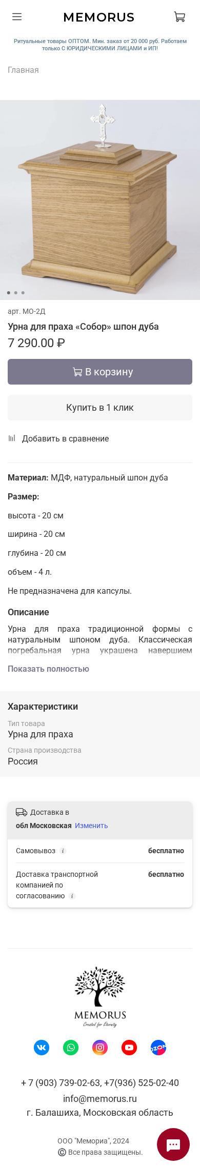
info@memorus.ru (100, 1098)
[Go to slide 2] (15, 292)
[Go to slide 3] (23, 292)
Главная (23, 70)
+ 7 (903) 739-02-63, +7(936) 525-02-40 (100, 1082)
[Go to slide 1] (8, 292)
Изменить (91, 825)
